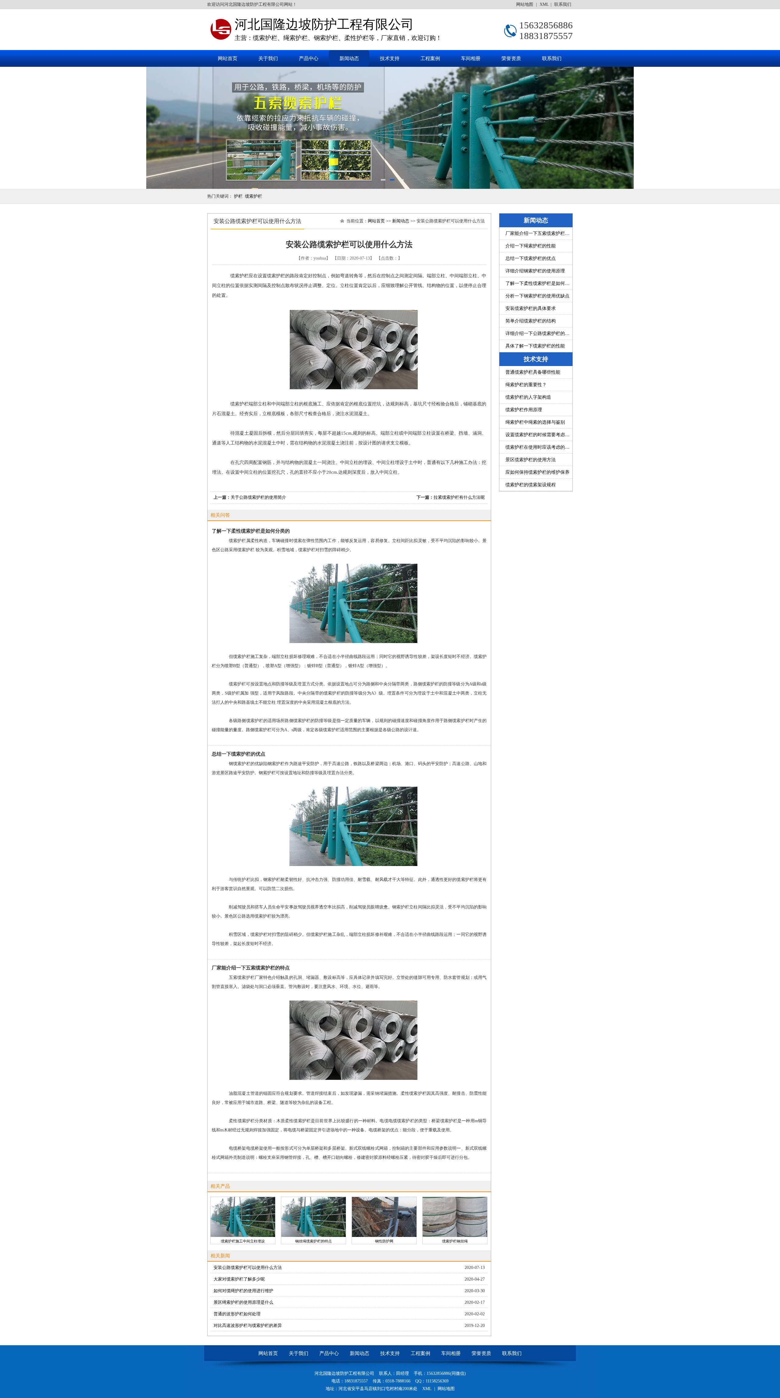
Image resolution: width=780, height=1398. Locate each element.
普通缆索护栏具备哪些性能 (532, 372)
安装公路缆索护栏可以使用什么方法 (248, 1267)
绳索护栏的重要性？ (526, 384)
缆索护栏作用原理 (523, 409)
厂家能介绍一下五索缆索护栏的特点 (542, 233)
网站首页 (227, 58)
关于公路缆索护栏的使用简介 (258, 497)
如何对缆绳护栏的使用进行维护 (243, 1290)
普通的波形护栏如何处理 (237, 1314)
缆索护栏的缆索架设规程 (530, 484)
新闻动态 (349, 58)
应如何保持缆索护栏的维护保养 (537, 472)
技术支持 (389, 58)
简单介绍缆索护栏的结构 (530, 320)
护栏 (238, 196)
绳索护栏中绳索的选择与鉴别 (535, 422)
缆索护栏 (253, 196)
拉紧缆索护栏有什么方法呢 (459, 497)
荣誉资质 (511, 58)
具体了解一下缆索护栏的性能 (535, 345)
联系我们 (562, 4)
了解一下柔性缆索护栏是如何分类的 (542, 283)
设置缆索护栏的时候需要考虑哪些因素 (544, 434)
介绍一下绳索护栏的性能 (530, 245)
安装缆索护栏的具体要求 (530, 308)
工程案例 (430, 58)
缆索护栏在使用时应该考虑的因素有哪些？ (548, 447)
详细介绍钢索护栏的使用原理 (535, 270)
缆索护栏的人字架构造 (528, 397)
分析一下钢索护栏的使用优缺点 (537, 295)
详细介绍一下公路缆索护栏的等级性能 (544, 333)
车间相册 (470, 58)
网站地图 (525, 4)
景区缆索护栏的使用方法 (530, 459)
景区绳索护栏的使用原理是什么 (243, 1302)
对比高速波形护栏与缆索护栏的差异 (248, 1325)
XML (544, 4)
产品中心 (308, 58)
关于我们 (268, 58)
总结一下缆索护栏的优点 (530, 258)
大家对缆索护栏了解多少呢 (239, 1279)
